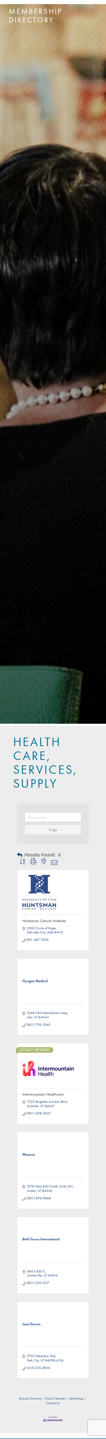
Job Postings (76, 1398)
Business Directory (30, 1398)
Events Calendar (55, 1398)
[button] (19, 855)
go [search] (55, 830)
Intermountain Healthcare (43, 1094)
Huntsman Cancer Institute (44, 921)
